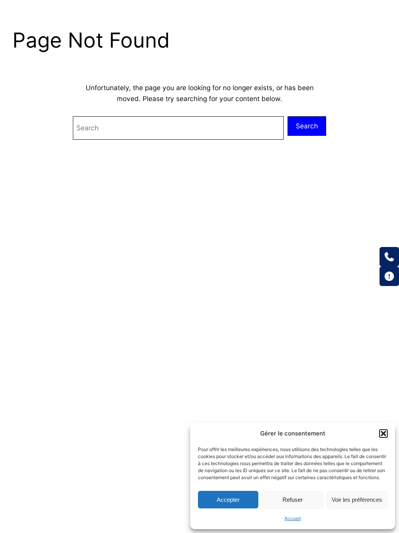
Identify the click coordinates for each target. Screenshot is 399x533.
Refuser (292, 499)
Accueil (292, 518)
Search (307, 126)
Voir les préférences (357, 499)
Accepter (228, 499)
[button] (383, 433)
